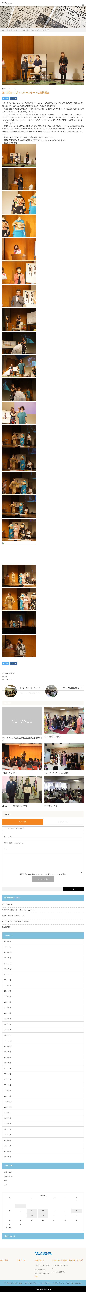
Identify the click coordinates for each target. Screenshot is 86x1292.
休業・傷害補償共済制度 (42, 1274)
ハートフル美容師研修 (58, 1272)
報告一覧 (9, 30)
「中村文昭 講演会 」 (9, 773)
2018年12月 (8, 1035)
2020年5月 (7, 1007)
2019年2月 (7, 1024)
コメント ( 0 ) (22, 821)
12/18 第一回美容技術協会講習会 (56, 773)
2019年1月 (7, 1030)
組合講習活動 (6, 927)
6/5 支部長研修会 (50, 806)
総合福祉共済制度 (40, 1269)
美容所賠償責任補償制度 (42, 1265)
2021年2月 (7, 1002)
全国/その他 (7, 1172)
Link (36, 1276)
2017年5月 (7, 1140)
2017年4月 (7, 1146)
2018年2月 (7, 1090)
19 (43, 1215)
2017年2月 (7, 1157)
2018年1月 (7, 1096)
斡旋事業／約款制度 (76, 1260)
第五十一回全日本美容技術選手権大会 (13, 915)
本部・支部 (4, 1260)
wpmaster (12, 673)
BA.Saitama (47, 1289)
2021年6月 (7, 996)
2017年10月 (8, 1112)
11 (31, 1210)
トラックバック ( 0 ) (63, 821)
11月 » (10, 1228)
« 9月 (5, 1228)
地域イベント (8, 1176)
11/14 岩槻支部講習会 (52, 737)
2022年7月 (7, 980)
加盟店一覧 (21, 1260)
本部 (5, 1180)
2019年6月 (7, 1018)
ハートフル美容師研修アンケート (60, 1267)
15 (76, 1210)
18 (32, 1215)
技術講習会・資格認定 (60, 1260)
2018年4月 (7, 1079)
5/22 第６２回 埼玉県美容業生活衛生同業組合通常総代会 (22, 739)
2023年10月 (8, 952)
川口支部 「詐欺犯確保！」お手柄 (14, 806)
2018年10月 (8, 1046)
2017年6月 (7, 1135)
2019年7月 (7, 1013)
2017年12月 (8, 1101)
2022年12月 (8, 963)
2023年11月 (8, 947)
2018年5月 (7, 1074)
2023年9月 (7, 958)
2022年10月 (8, 974)
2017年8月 (7, 1123)
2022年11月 (8, 969)
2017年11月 (8, 1107)
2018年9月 (7, 1052)
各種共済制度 (39, 1260)
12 (43, 1210)
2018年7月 (7, 1063)
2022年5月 (7, 991)
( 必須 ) (8, 837)
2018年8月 (7, 1057)
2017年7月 (7, 1129)
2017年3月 (7, 1151)
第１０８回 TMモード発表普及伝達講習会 (15, 921)
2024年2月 (7, 941)
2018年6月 (7, 1068)
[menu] (83, 5)
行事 (17, 30)
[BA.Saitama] (40, 3)
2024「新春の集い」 (8, 904)
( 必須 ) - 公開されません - (14, 843)
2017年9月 (7, 1118)
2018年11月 (8, 1041)
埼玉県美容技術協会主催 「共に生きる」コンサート (18, 910)
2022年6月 (7, 985)
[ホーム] (3, 29)
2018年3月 (7, 1085)
